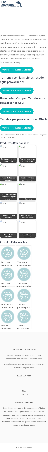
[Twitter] (26, 382)
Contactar (24, 394)
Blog (24, 391)
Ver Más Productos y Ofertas (16, 69)
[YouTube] (14, 382)
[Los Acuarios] (11, 4)
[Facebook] (20, 382)
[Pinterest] (32, 382)
